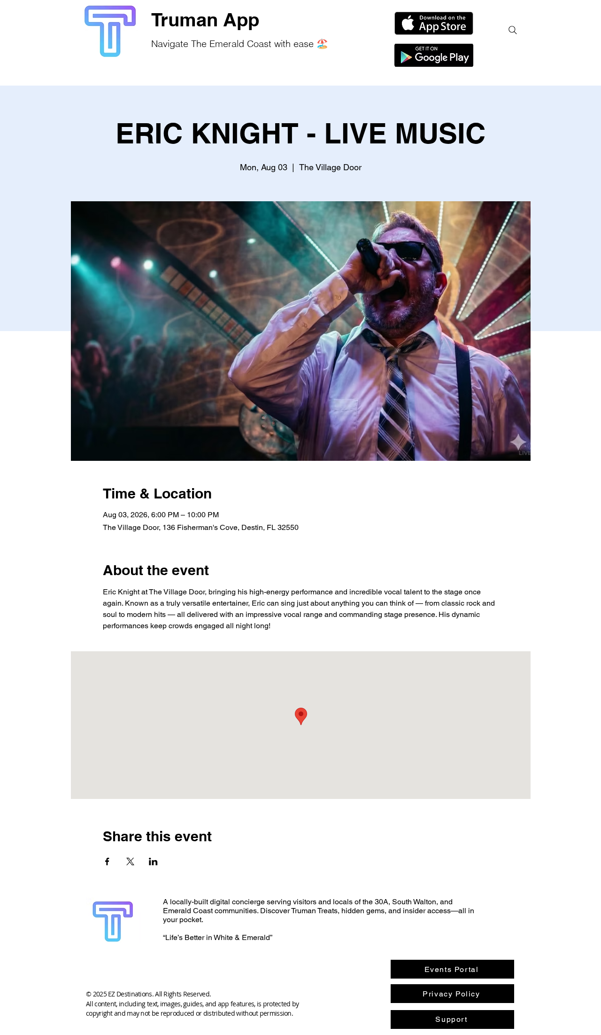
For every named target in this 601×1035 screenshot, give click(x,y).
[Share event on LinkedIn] (153, 861)
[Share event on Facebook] (107, 861)
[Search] (513, 30)
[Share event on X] (130, 861)
